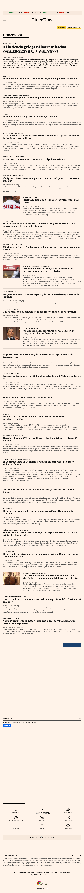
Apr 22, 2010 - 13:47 (32, 275)
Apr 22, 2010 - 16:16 (17, 57)
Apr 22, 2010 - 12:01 (12, 560)
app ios (42, 828)
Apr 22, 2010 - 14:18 (33, 206)
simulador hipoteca (42, 812)
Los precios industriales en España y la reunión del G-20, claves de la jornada (41, 296)
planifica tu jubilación (16, 820)
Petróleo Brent (36, 13)
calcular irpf (16, 812)
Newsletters (40, 875)
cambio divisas (42, 820)
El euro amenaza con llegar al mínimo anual (27, 398)
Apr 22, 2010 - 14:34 (12, 163)
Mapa (32, 875)
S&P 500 (20, 13)
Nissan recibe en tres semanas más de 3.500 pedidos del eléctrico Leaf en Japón (42, 600)
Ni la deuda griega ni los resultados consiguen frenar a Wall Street (34, 49)
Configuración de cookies (42, 872)
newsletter (8, 719)
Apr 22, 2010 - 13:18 (12, 316)
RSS (35, 875)
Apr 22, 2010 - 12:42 (12, 468)
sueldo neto (68, 812)
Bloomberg (6, 101)
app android (68, 828)
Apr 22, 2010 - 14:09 (12, 230)
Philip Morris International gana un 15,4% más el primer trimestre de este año (42, 179)
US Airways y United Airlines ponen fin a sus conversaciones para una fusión (41, 248)
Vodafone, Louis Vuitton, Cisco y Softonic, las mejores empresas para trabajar (48, 270)
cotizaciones (16, 828)
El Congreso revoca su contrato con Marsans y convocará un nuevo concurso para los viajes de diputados (40, 225)
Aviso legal (22, 872)
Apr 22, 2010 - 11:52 (12, 606)
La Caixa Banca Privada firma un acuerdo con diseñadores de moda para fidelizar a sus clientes (51, 577)
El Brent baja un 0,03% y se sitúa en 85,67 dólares (30, 117)
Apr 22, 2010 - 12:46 (12, 444)
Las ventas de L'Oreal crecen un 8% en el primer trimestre (35, 159)
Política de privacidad (56, 872)
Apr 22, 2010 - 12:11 (12, 539)
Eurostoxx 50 (54, 13)
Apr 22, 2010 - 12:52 (17, 401)
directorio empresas (68, 820)
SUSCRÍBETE (61, 27)
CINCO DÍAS (6, 301)
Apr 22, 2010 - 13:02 (12, 382)
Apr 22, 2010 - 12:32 (12, 496)
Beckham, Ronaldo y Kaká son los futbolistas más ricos (51, 201)
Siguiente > (72, 645)
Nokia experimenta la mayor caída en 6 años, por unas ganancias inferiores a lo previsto (39, 622)
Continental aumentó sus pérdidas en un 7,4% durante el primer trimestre (39, 491)
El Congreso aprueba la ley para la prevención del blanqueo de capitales (38, 512)
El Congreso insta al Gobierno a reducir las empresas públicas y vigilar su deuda (38, 463)
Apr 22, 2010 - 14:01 (12, 253)
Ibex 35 (6, 13)
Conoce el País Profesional (42, 837)
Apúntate (7, 725)
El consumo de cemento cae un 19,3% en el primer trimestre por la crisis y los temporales (40, 534)
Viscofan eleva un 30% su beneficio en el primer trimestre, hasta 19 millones (40, 439)
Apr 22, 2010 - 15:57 (12, 82)
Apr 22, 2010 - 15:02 (12, 142)
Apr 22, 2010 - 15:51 (17, 101)
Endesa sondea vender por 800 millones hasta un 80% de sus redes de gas (42, 377)
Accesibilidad (67, 872)
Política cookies (29, 872)
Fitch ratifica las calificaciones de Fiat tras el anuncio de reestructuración (34, 418)
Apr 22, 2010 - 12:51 (12, 423)
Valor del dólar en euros (74, 13)
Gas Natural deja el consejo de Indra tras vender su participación (39, 312)
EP (3, 142)
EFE (4, 82)
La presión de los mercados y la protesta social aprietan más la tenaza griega (38, 356)
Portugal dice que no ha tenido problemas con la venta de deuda (39, 98)
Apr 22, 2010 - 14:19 (12, 185)
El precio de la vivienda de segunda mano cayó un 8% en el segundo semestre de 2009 (40, 555)
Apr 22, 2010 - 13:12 (33, 337)
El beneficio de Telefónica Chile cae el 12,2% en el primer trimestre (40, 79)
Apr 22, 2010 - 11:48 (17, 627)
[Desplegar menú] (4, 20)
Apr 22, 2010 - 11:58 (32, 582)
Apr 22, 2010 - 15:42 (12, 120)
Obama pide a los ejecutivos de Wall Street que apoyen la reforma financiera (49, 332)
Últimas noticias (49, 875)
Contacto (15, 872)
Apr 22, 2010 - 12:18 (12, 517)
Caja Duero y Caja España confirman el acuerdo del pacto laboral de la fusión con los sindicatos (41, 137)
